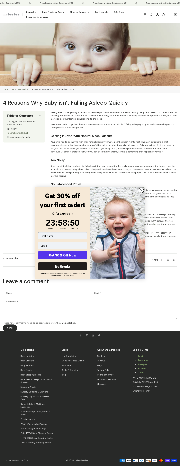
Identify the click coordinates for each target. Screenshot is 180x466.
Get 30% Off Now (62, 255)
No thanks (62, 266)
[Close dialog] (141, 190)
